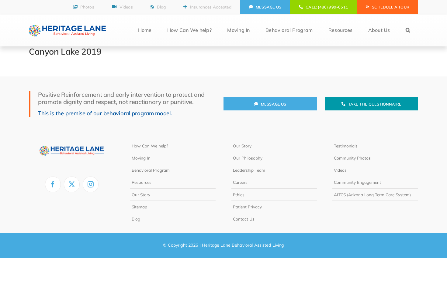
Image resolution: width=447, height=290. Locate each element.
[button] (408, 30)
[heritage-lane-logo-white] (72, 142)
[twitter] (72, 184)
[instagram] (91, 184)
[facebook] (53, 184)
